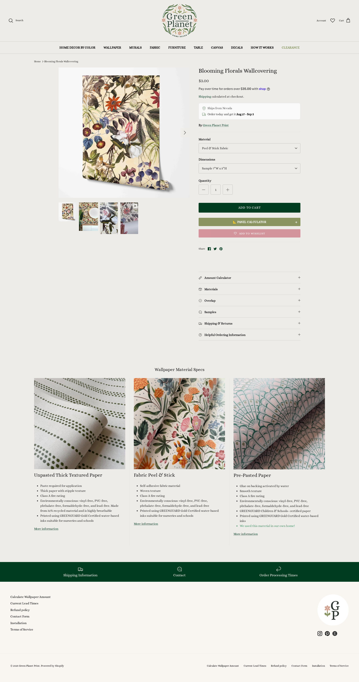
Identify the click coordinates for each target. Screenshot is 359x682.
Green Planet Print (216, 125)
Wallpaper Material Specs (179, 369)
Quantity (205, 180)
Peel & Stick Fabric (215, 148)
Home (37, 61)
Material (204, 139)
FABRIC (155, 47)
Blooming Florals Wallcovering (61, 61)
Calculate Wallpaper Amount (30, 597)
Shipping (205, 96)
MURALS (135, 47)
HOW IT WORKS (262, 47)
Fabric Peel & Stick (154, 475)
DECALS (237, 47)
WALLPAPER (112, 47)
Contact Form (19, 616)
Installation (18, 623)
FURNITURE (177, 47)
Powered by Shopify (52, 665)
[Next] (184, 132)
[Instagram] (319, 633)
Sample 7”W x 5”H (214, 168)
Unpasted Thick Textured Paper (68, 475)
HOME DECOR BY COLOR (77, 47)
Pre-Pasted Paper (252, 475)
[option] (124, 132)
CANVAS (217, 47)
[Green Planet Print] (179, 20)
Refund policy (20, 610)
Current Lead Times (24, 603)
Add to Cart (249, 207)
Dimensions (207, 159)
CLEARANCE (291, 47)
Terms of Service (21, 629)
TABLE (198, 47)
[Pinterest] (327, 633)
